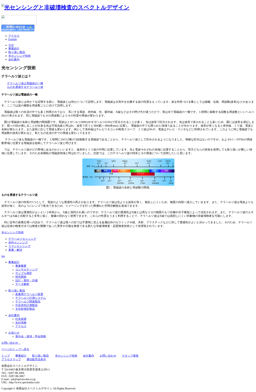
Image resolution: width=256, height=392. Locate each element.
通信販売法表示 (36, 359)
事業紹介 (14, 48)
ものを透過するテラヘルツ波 (25, 87)
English (12, 39)
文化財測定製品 (25, 308)
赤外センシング (18, 242)
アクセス (14, 35)
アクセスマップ (11, 359)
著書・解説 (15, 249)
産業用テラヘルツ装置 (29, 294)
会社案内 (14, 59)
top (3, 256)
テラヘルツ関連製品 (27, 301)
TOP (11, 45)
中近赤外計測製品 (26, 305)
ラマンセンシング (19, 246)
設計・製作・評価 (26, 280)
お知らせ (14, 332)
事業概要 (20, 265)
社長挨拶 (20, 318)
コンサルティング (26, 269)
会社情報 (20, 322)
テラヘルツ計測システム (30, 297)
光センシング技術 (19, 55)
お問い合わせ (11, 342)
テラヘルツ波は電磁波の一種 (25, 83)
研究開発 (20, 276)
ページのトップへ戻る (15, 349)
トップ (5, 355)
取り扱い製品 (16, 52)
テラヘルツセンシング (22, 238)
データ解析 (22, 284)
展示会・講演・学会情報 (30, 336)
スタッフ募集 (130, 355)
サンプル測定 (23, 273)
